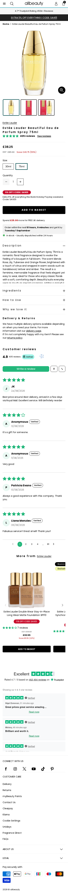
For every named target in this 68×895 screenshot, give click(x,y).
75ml (21, 166)
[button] (12, 3)
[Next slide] (62, 605)
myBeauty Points (12, 796)
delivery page (33, 331)
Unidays (7, 826)
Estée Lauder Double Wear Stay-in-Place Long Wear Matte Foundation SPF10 (27, 613)
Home (6, 24)
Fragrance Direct (12, 832)
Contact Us (9, 802)
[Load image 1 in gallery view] (11, 107)
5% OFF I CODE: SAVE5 (26, 621)
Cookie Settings (11, 820)
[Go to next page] (54, 544)
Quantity (8, 175)
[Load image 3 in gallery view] (46, 107)
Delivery (7, 784)
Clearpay (8, 808)
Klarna (6, 814)
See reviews (44, 136)
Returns (7, 790)
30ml (8, 166)
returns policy (14, 337)
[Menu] (4, 3)
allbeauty (15, 889)
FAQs (5, 839)
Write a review (26, 369)
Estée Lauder (10, 122)
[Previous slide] (5, 605)
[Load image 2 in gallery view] (29, 107)
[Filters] (54, 369)
